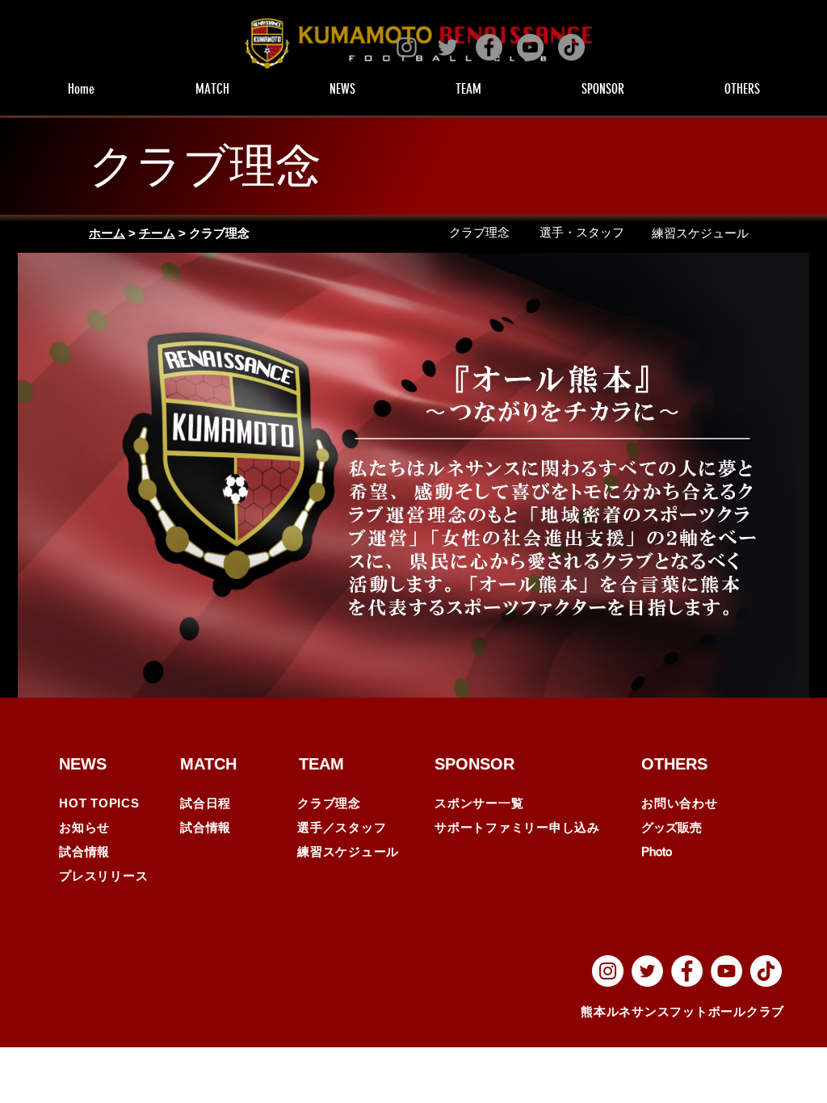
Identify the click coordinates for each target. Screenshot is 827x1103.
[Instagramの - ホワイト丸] (607, 971)
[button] (602, 89)
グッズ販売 (671, 827)
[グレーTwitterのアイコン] (447, 47)
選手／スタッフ (341, 827)
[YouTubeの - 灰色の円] (530, 47)
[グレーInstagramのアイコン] (406, 47)
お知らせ (84, 827)
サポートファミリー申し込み (517, 827)
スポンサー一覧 (478, 803)
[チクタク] (571, 47)
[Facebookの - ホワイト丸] (687, 971)
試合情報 (84, 851)
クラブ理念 (329, 803)
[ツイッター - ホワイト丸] (647, 971)
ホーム (107, 233)
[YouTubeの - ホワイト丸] (726, 971)
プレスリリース (103, 876)
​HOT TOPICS (99, 803)
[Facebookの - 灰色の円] (489, 47)
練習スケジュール (348, 851)
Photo (656, 851)
